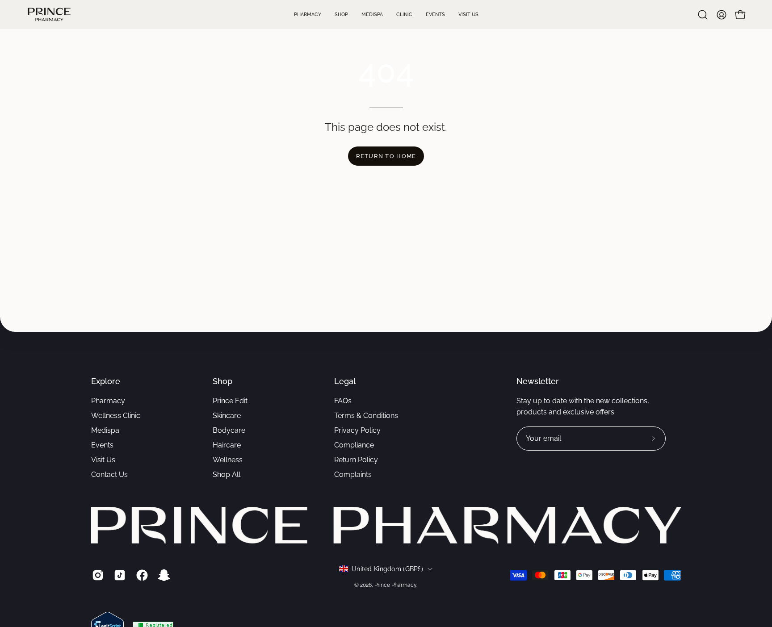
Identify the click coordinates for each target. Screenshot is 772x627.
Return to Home (386, 156)
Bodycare (229, 430)
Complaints (353, 474)
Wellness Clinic (115, 415)
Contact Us (109, 474)
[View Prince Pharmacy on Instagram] (96, 575)
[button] (702, 14)
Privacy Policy (357, 430)
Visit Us (103, 460)
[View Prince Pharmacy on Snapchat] (162, 575)
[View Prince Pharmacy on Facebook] (140, 575)
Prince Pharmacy (395, 585)
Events (102, 445)
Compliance (354, 445)
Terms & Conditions (366, 415)
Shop (222, 381)
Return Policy (356, 460)
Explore (105, 381)
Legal (345, 381)
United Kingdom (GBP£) (387, 569)
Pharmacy (108, 401)
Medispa (105, 430)
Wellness (228, 460)
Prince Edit (230, 401)
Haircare (227, 445)
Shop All (226, 474)
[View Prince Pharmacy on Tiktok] (118, 575)
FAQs (343, 401)
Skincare (227, 415)
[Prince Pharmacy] (49, 14)
